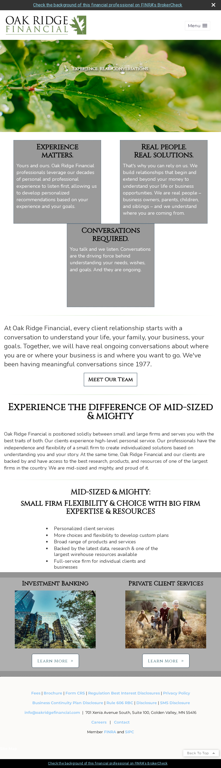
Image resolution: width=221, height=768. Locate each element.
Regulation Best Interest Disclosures (124, 693)
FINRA (110, 731)
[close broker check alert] (213, 5)
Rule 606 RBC (119, 702)
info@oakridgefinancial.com (52, 712)
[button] (197, 25)
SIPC (129, 731)
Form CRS (75, 693)
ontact (123, 722)
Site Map (8, 748)
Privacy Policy (176, 693)
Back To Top (198, 753)
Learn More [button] (52, 661)
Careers (98, 722)
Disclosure (146, 702)
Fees (36, 693)
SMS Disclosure (175, 702)
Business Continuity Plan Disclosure (67, 702)
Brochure (53, 693)
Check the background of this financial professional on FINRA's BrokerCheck (107, 5)
